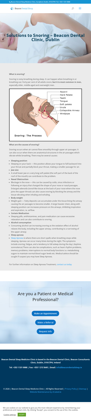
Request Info (45, 331)
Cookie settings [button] (10, 415)
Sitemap (82, 389)
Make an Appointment (45, 313)
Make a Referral (45, 322)
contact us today (64, 264)
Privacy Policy (71, 389)
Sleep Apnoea (17, 238)
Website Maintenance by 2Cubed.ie (45, 392)
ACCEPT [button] (22, 414)
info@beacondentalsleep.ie (69, 367)
